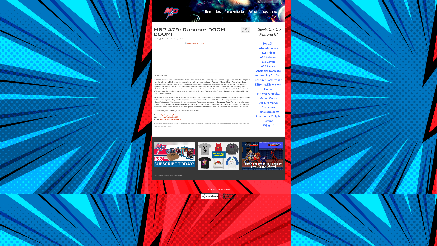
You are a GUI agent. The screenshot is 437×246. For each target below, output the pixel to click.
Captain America (199, 123)
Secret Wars (157, 126)
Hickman (214, 123)
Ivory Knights (220, 123)
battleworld (166, 123)
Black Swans (191, 123)
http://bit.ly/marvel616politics (170, 119)
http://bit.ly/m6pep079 (168, 115)
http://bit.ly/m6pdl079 (170, 117)
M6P (225, 123)
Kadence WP (178, 175)
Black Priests (183, 123)
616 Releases (268, 57)
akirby (158, 39)
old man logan (231, 123)
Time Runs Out (165, 126)
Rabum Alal (246, 123)
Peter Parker (238, 123)
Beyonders (176, 123)
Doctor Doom (207, 123)
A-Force (157, 123)
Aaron (160, 123)
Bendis (171, 123)
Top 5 (170, 126)
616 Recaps (268, 66)
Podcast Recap (174, 39)
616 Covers (268, 61)
